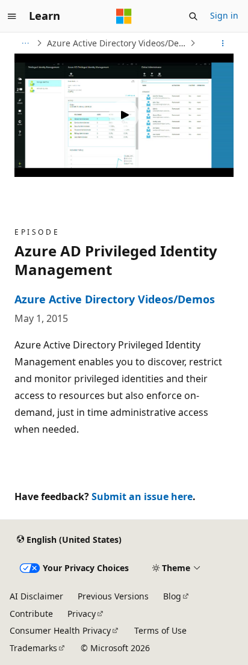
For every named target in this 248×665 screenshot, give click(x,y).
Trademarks (33, 648)
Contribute (31, 613)
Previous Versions (113, 596)
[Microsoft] (124, 16)
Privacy (81, 613)
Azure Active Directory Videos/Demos (117, 43)
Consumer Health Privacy (60, 630)
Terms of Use (160, 630)
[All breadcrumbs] (25, 43)
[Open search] (193, 16)
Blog (172, 596)
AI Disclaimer (36, 596)
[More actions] (223, 43)
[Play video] (124, 115)
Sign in (224, 15)
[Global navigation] (12, 16)
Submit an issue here (142, 496)
